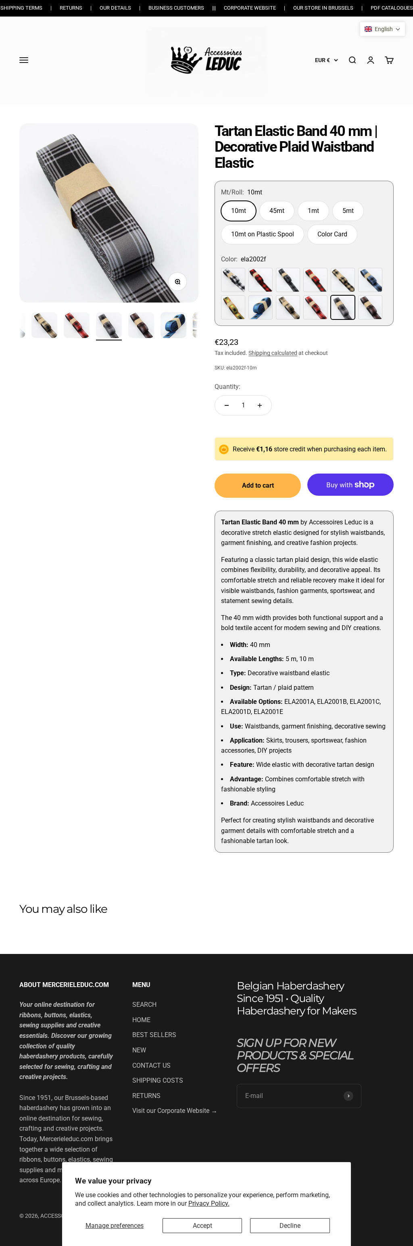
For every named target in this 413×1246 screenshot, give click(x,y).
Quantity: (227, 386)
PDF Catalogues (392, 8)
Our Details (115, 8)
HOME (141, 1020)
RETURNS (146, 1096)
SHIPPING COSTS (157, 1080)
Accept (202, 1225)
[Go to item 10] (44, 326)
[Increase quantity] (259, 405)
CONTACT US (151, 1065)
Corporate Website (250, 8)
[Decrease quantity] (226, 405)
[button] (383, 29)
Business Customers (176, 8)
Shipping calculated (272, 353)
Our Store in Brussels (323, 8)
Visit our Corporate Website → (174, 1111)
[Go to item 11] (77, 326)
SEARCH (144, 1004)
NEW (139, 1050)
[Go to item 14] (173, 326)
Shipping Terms (21, 8)
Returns (71, 8)
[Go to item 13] (141, 326)
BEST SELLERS (154, 1035)
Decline (290, 1225)
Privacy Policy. (208, 1203)
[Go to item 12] (109, 326)
